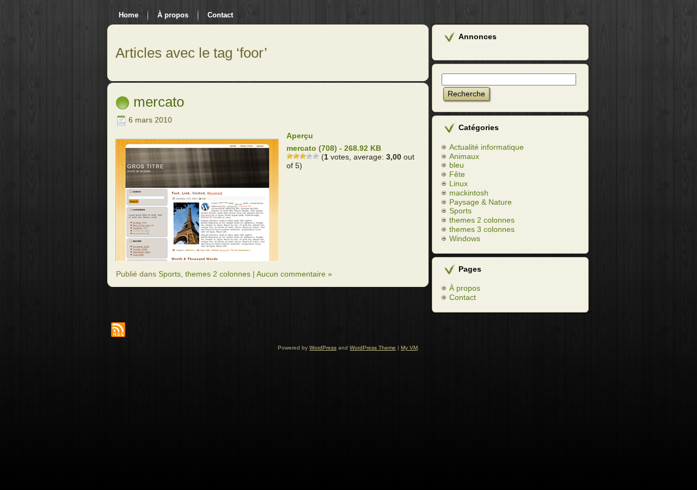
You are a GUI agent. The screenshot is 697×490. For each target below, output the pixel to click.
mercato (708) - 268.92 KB (333, 148)
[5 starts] (316, 156)
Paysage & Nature (480, 202)
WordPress (323, 348)
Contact (462, 297)
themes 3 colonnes (482, 229)
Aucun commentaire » (294, 274)
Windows (464, 238)
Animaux (464, 156)
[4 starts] (309, 156)
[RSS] (118, 329)
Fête (457, 174)
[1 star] (289, 156)
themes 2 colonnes (217, 274)
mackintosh (468, 192)
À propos (464, 288)
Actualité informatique (486, 147)
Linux (458, 183)
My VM (409, 348)
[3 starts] (302, 156)
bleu (456, 165)
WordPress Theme (373, 348)
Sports (169, 274)
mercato (158, 102)
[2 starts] (296, 156)
